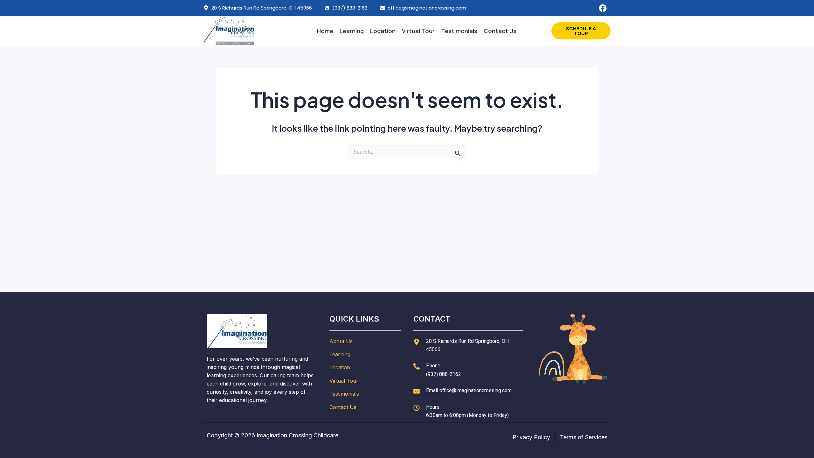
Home (325, 31)
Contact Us (500, 31)
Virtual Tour (418, 31)
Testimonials (459, 31)
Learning (352, 31)
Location (383, 31)
